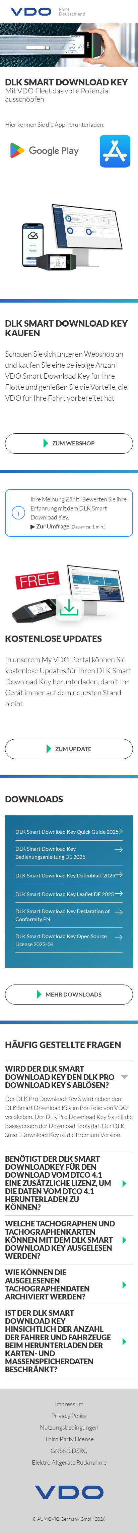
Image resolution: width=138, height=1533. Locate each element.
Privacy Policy (69, 1415)
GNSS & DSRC (69, 1450)
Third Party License (69, 1439)
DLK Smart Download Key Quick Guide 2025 (67, 831)
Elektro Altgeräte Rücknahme (69, 1462)
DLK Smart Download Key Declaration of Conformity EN (62, 915)
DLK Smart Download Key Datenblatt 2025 (65, 875)
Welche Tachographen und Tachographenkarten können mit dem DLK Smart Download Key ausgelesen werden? (60, 1240)
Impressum (69, 1404)
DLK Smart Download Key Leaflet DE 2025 (64, 894)
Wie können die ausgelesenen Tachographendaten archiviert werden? (47, 1284)
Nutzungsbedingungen (69, 1427)
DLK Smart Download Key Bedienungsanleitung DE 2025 (50, 852)
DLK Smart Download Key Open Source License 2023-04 (61, 940)
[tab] (69, 1077)
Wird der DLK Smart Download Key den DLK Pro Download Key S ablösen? (60, 1077)
